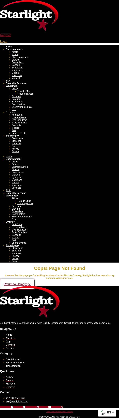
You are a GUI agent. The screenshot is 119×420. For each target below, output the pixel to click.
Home (9, 46)
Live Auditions (19, 117)
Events (9, 112)
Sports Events (19, 133)
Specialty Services (16, 83)
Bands (15, 54)
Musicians (17, 75)
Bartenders (17, 101)
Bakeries (16, 96)
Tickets (15, 128)
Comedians (18, 62)
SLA (8, 80)
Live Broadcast (19, 120)
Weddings (11, 86)
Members (16, 143)
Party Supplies (19, 122)
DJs (14, 109)
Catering (16, 99)
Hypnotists (17, 67)
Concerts (16, 125)
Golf (14, 130)
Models (15, 73)
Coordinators (18, 104)
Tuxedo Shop (24, 91)
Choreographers (20, 57)
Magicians (17, 70)
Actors (15, 52)
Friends (15, 146)
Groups (15, 151)
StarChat (16, 141)
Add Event (17, 115)
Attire (14, 88)
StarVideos (17, 138)
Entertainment (13, 49)
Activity (15, 149)
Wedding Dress (25, 94)
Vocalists (16, 78)
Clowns (15, 60)
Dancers (16, 65)
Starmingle (12, 135)
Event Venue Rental (22, 107)
